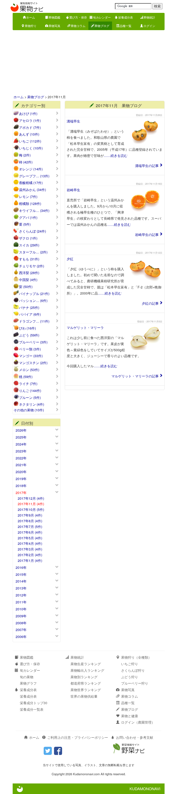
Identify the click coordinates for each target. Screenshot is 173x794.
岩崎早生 (73, 189)
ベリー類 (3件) (30, 349)
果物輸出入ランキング (87, 670)
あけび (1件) (28, 113)
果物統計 (149, 17)
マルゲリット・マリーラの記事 (135, 376)
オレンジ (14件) (31, 169)
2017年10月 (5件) (31, 509)
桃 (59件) (25, 376)
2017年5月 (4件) (30, 538)
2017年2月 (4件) (30, 554)
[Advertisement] (86, 62)
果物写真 (54, 26)
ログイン (149, 26)
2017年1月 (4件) (30, 560)
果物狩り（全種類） (136, 657)
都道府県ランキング (85, 683)
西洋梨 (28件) (29, 272)
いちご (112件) (30, 141)
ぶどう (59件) (29, 335)
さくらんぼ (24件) (32, 231)
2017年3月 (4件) (30, 549)
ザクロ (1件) (28, 238)
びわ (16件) (27, 328)
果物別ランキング (83, 676)
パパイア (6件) (30, 314)
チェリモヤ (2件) (31, 266)
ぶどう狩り (129, 676)
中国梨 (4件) (28, 279)
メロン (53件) (29, 369)
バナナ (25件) (29, 307)
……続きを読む (115, 155)
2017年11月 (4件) (31, 503)
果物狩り (30, 26)
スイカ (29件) (29, 245)
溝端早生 (73, 121)
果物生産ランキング (85, 663)
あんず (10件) (29, 134)
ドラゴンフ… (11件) (34, 321)
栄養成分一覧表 (31, 709)
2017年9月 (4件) (30, 515)
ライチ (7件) (28, 383)
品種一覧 (125, 26)
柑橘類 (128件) (30, 203)
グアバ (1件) (28, 217)
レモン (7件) (28, 196)
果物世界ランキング (85, 689)
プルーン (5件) (30, 397)
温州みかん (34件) (32, 189)
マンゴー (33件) (31, 356)
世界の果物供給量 (83, 696)
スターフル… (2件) (33, 252)
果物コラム (78, 26)
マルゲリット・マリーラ (85, 327)
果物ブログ (102, 26)
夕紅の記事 (150, 303)
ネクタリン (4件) (31, 404)
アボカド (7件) (30, 127)
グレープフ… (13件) (34, 176)
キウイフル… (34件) (34, 210)
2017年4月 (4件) (30, 543)
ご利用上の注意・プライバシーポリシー (77, 737)
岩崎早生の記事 (147, 234)
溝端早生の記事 (147, 165)
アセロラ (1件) (30, 120)
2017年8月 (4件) (30, 520)
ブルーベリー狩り (134, 683)
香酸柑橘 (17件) (31, 182)
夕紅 (70, 258)
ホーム (30, 17)
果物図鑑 (54, 17)
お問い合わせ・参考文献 (134, 737)
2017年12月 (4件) (31, 498)
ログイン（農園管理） (138, 722)
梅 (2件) (25, 155)
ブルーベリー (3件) (33, 342)
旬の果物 (26, 676)
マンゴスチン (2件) (33, 363)
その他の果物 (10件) (29, 410)
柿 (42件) (25, 162)
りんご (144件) (30, 390)
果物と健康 (129, 715)
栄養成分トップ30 (33, 702)
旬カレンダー (102, 17)
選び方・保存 (78, 17)
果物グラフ (28, 683)
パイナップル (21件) (34, 293)
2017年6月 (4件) (30, 532)
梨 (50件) (25, 286)
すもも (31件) (29, 259)
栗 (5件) (25, 224)
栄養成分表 (125, 17)
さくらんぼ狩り (133, 670)
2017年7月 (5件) (30, 526)
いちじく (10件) (31, 148)
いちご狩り (129, 663)
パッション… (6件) (33, 300)
